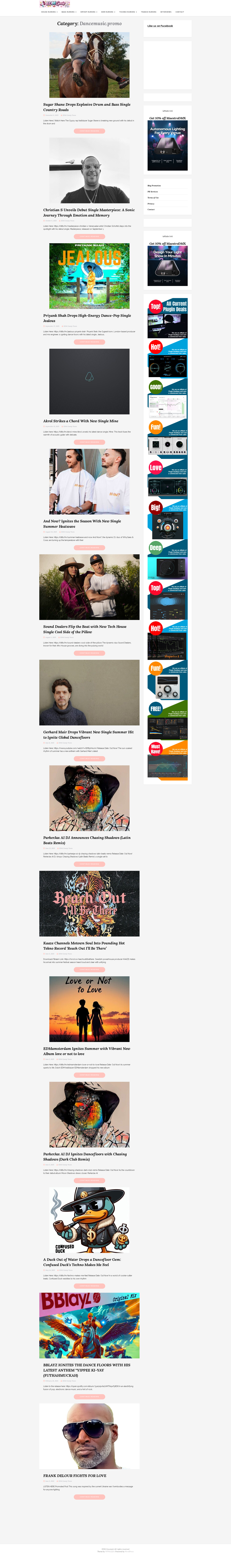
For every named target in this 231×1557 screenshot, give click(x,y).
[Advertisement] (115, 1524)
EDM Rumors (107, 12)
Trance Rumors (148, 12)
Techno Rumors (127, 12)
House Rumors (48, 12)
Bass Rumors (68, 12)
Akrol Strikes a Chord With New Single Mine (80, 421)
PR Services (153, 191)
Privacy (151, 203)
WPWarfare (110, 1551)
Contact (180, 12)
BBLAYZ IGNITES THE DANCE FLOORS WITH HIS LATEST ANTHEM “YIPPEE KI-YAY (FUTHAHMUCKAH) (86, 1370)
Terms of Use (153, 197)
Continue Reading (89, 131)
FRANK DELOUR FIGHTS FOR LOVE (74, 1475)
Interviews (166, 12)
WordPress (129, 1551)
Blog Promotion (154, 185)
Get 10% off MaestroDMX (167, 118)
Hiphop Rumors (88, 12)
